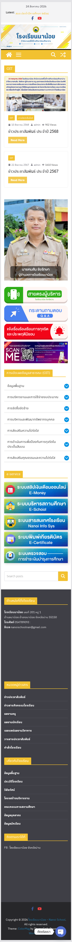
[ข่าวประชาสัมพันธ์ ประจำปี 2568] (36, 93)
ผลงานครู (10, 714)
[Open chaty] (60, 931)
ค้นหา (63, 576)
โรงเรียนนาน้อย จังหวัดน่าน (25, 847)
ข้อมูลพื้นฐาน (11, 773)
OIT (11, 117)
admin (37, 124)
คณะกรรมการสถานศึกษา (19, 807)
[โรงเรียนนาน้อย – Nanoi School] (9, 54)
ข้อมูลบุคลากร (12, 815)
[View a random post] (63, 54)
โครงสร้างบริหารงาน (17, 798)
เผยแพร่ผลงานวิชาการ (18, 730)
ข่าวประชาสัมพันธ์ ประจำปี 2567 (33, 172)
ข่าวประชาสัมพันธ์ (25, 117)
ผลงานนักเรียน (13, 722)
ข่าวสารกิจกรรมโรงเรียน (19, 705)
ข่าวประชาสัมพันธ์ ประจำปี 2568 (33, 132)
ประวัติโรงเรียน (13, 781)
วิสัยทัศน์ (9, 790)
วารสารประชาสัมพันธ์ (17, 739)
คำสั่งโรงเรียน (12, 747)
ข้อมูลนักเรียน (12, 823)
